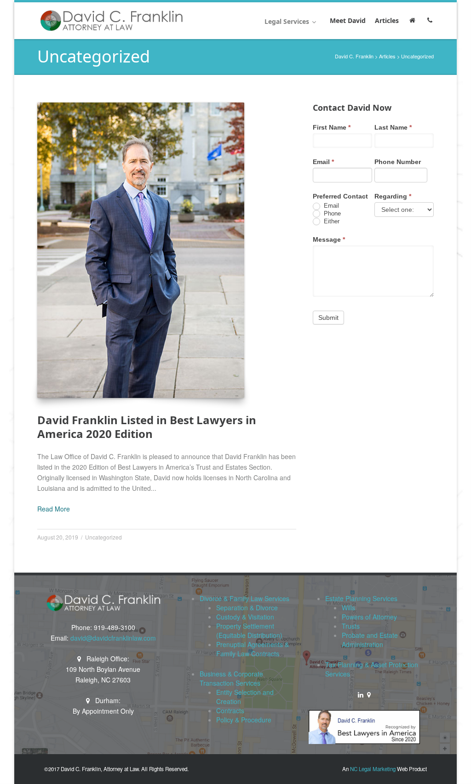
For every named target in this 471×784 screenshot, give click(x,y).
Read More (53, 508)
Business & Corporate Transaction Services (231, 678)
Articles (387, 56)
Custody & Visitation (245, 616)
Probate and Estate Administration (370, 640)
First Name (331, 127)
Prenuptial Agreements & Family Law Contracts (252, 649)
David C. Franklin (354, 56)
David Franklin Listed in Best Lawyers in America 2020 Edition (146, 426)
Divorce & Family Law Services (244, 598)
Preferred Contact (340, 196)
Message (329, 239)
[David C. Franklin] (111, 20)
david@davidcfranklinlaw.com (113, 637)
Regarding (392, 196)
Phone (331, 213)
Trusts (351, 626)
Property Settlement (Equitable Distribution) (249, 630)
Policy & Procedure (243, 719)
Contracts (230, 710)
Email (323, 161)
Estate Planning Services (361, 598)
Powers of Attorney (369, 616)
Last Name (393, 127)
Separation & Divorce (247, 607)
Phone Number (397, 161)
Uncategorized (103, 537)
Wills (348, 607)
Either (330, 221)
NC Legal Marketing (373, 769)
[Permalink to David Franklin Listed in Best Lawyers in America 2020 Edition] (140, 250)
